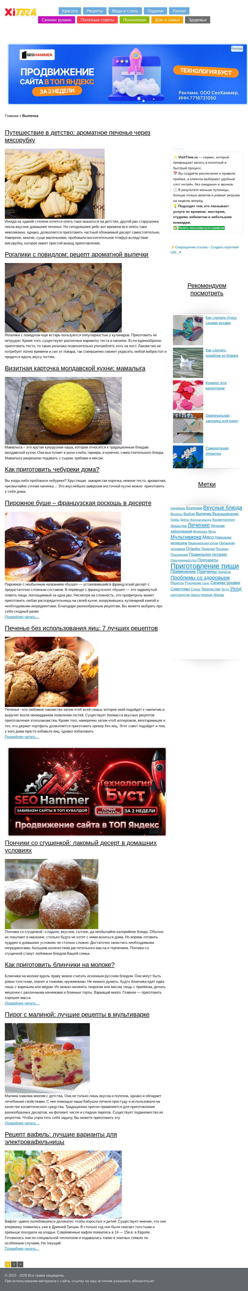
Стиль (195, 589)
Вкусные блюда (222, 508)
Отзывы (193, 548)
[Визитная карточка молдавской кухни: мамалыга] (63, 443)
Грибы (174, 519)
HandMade (177, 508)
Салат (205, 583)
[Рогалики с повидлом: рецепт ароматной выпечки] (63, 331)
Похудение (179, 555)
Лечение (199, 525)
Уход (235, 588)
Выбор (189, 514)
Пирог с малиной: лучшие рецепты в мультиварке (77, 1014)
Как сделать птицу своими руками (221, 320)
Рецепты (177, 583)
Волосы (176, 514)
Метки (207, 484)
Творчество (210, 589)
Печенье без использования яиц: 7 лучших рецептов (81, 628)
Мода (212, 531)
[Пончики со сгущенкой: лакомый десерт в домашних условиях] (51, 928)
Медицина (200, 531)
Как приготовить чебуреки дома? (52, 469)
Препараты (208, 560)
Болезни (194, 508)
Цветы (195, 595)
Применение (183, 571)
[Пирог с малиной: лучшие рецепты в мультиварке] (47, 1092)
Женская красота (200, 519)
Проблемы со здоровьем (200, 577)
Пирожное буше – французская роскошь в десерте (78, 502)
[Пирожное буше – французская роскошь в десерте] (63, 580)
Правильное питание (208, 554)
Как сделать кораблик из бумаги (222, 353)
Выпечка (203, 514)
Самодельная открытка (217, 451)
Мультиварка (186, 537)
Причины (207, 571)
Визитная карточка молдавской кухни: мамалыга (75, 368)
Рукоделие (193, 583)
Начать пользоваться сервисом (201, 228)
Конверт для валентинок (216, 385)
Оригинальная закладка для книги (222, 418)
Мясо (208, 537)
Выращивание (225, 514)
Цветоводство (180, 595)
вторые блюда (212, 595)
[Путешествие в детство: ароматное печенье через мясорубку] (55, 217)
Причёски (224, 572)
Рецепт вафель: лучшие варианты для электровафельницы (61, 1138)
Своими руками (225, 582)
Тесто (225, 589)
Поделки (208, 549)
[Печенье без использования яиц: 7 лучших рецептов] (51, 706)
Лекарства (178, 526)
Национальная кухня (203, 543)
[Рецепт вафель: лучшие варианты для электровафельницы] (63, 1217)
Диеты (184, 519)
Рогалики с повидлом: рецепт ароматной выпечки (76, 254)
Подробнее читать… (22, 617)
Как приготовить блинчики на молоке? (60, 964)
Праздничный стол (183, 560)
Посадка (222, 549)
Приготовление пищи (204, 566)
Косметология (223, 519)
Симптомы (180, 589)
